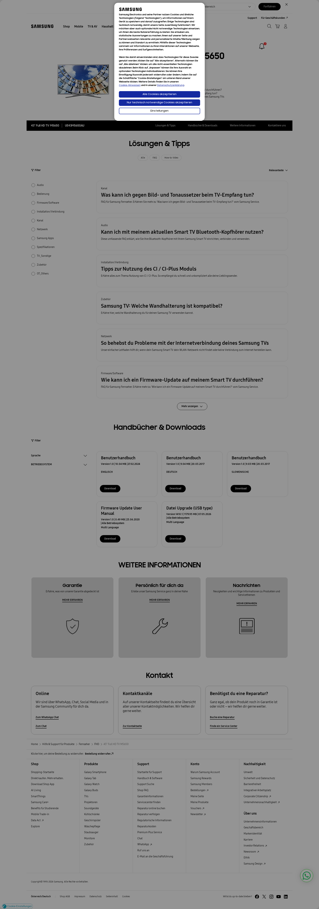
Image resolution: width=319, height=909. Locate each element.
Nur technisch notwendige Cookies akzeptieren (159, 102)
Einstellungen (159, 111)
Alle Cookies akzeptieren (159, 94)
